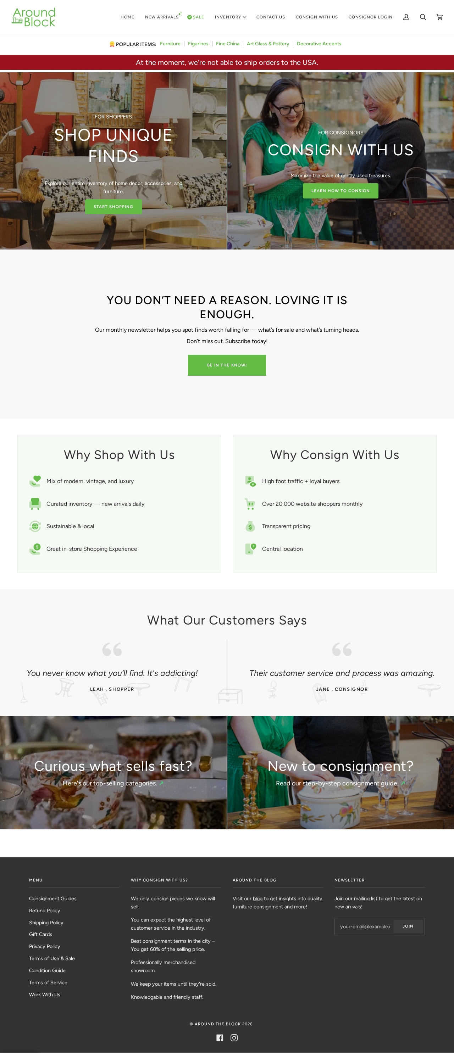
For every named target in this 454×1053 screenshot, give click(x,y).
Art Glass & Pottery (268, 43)
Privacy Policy (44, 946)
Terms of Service (48, 982)
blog (257, 898)
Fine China (227, 43)
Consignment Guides (53, 898)
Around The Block (218, 1023)
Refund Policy (44, 910)
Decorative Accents (319, 43)
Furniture (170, 43)
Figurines (198, 43)
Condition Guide (47, 970)
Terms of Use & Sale (52, 958)
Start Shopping (113, 206)
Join (408, 926)
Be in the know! (227, 365)
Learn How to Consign (340, 190)
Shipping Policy (46, 922)
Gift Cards (40, 934)
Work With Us (44, 994)
